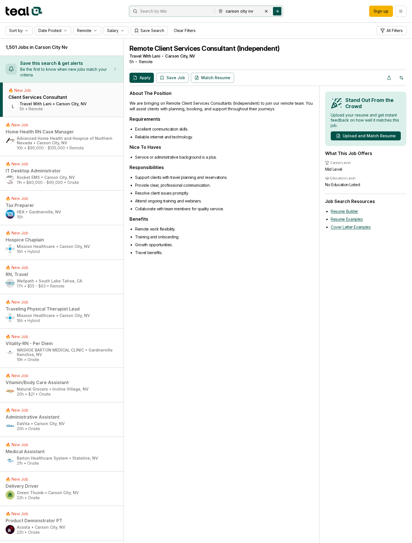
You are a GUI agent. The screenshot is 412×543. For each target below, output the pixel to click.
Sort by (16, 30)
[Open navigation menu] (400, 11)
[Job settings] (401, 78)
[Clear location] (266, 11)
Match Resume (215, 77)
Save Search (152, 30)
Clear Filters (185, 30)
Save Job (175, 77)
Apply (145, 77)
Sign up (381, 11)
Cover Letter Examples (351, 227)
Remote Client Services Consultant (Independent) (204, 48)
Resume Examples (347, 219)
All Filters (394, 30)
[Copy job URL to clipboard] (389, 78)
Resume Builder (344, 211)
